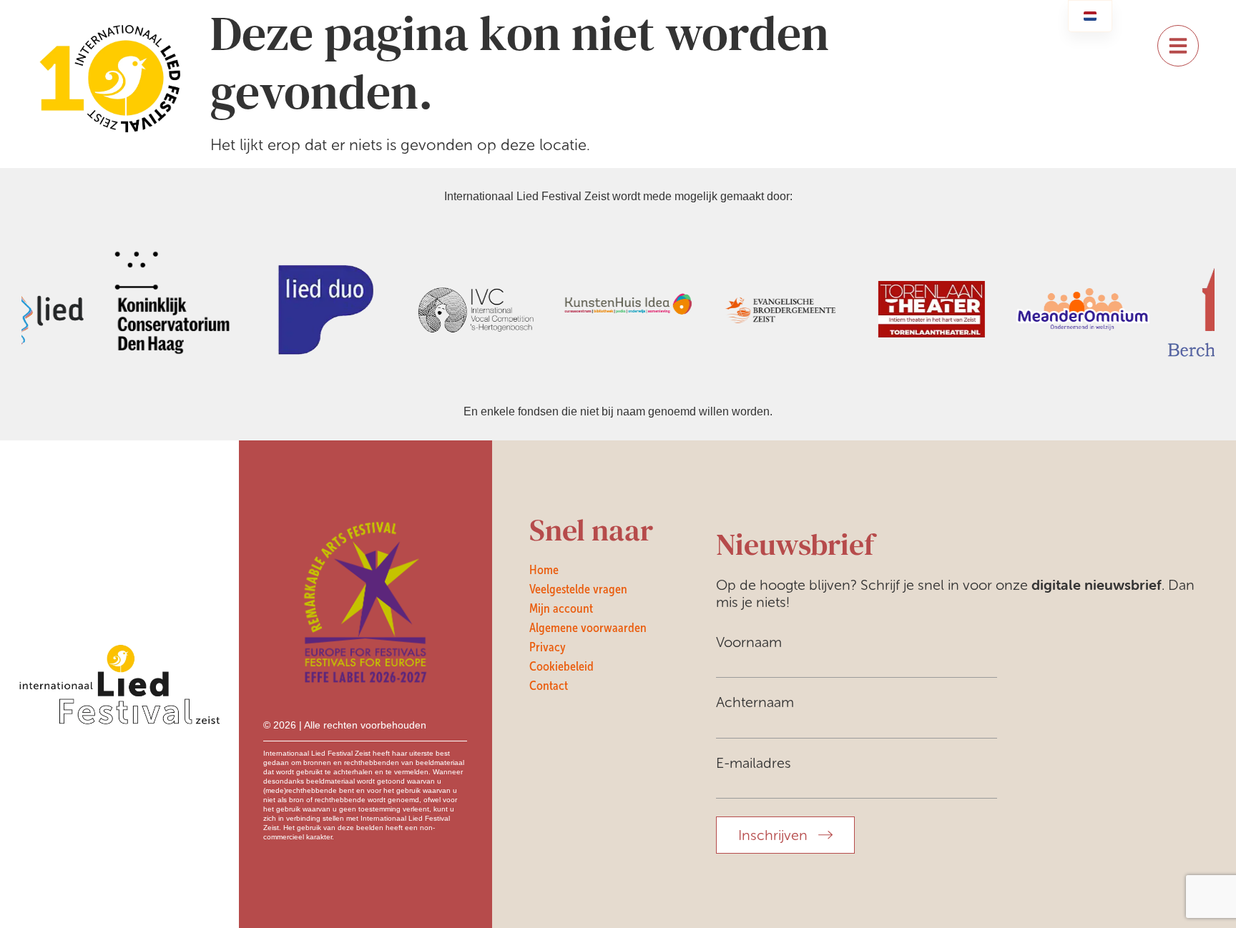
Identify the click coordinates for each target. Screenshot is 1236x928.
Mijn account (561, 608)
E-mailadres (753, 763)
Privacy (547, 647)
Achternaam (755, 702)
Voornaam (749, 642)
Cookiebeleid (561, 666)
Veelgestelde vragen (578, 589)
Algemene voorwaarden (588, 628)
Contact (548, 685)
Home (544, 570)
